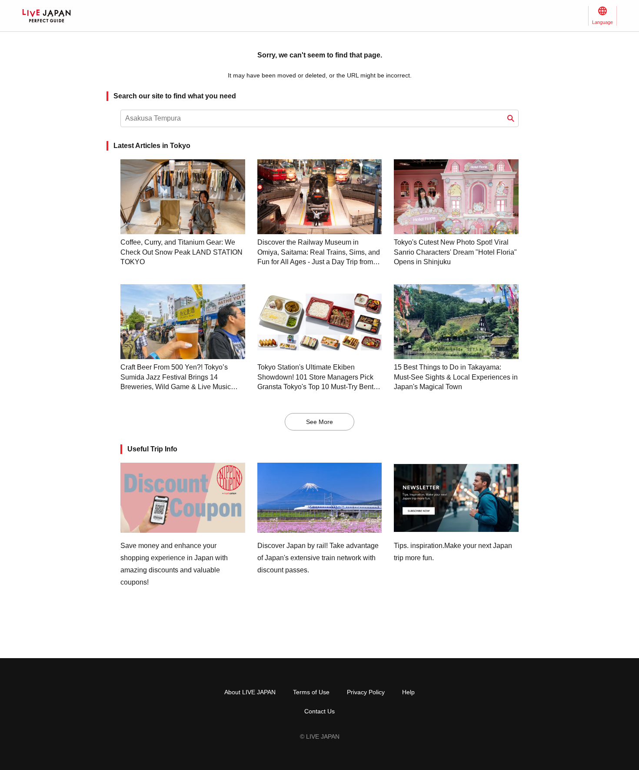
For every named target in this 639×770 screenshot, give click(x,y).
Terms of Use (311, 692)
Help (408, 692)
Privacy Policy (366, 692)
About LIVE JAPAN (250, 692)
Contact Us (319, 711)
